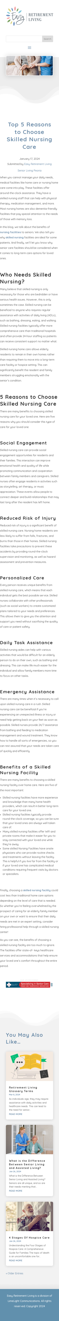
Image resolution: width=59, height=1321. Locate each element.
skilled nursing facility (37, 890)
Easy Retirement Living (38, 164)
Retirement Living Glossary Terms (23, 1089)
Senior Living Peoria (29, 170)
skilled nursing (15, 237)
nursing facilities (10, 232)
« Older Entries (14, 1273)
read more (15, 1114)
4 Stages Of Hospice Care (29, 1237)
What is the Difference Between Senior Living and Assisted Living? (27, 1164)
